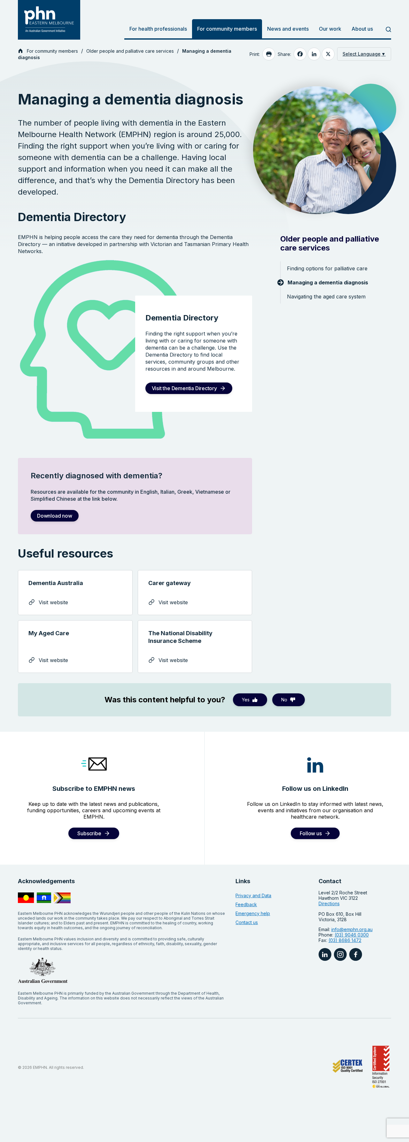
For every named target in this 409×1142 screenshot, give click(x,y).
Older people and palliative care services (130, 51)
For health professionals (158, 29)
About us (362, 29)
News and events (288, 29)
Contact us (246, 922)
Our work (330, 29)
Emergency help (252, 913)
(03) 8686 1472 (344, 940)
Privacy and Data (253, 895)
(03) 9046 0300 (352, 935)
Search (384, 29)
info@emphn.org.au (352, 929)
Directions (329, 903)
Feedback (246, 904)
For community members (227, 29)
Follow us (310, 833)
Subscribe (89, 833)
